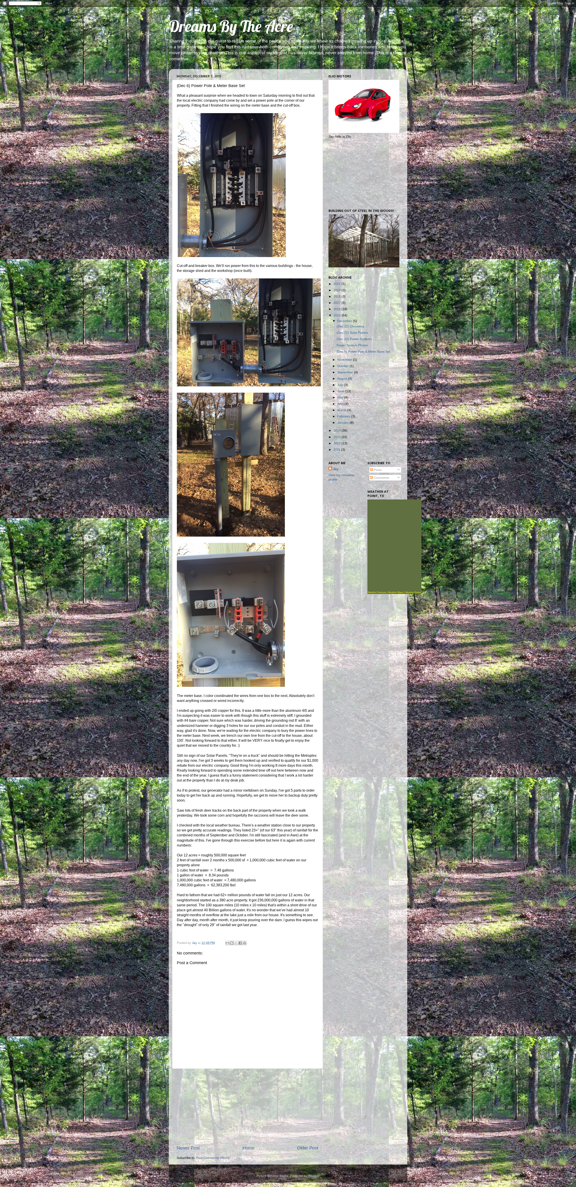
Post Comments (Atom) (213, 1158)
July (340, 385)
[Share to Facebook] (240, 943)
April (340, 403)
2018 (337, 296)
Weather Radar (413, 592)
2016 (337, 309)
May (340, 397)
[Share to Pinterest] (244, 943)
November (345, 359)
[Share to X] (236, 943)
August (342, 378)
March (342, 410)
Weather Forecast (377, 592)
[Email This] (227, 943)
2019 (337, 290)
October (343, 366)
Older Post (307, 1147)
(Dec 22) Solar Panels (352, 332)
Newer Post (188, 1147)
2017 (337, 303)
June (341, 391)
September (345, 372)
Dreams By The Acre (231, 26)
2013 (337, 437)
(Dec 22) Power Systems (354, 339)
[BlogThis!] (232, 943)
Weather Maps (395, 592)
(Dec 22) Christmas (350, 326)
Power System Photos (352, 345)
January (343, 422)
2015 (337, 315)
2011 (337, 449)
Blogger (313, 1176)
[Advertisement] (247, 1106)
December (345, 321)
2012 (337, 443)
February (344, 416)
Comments (381, 477)
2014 (337, 430)
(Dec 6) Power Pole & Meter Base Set (363, 351)
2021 (337, 284)
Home (248, 1147)
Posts (377, 470)
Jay (335, 469)
